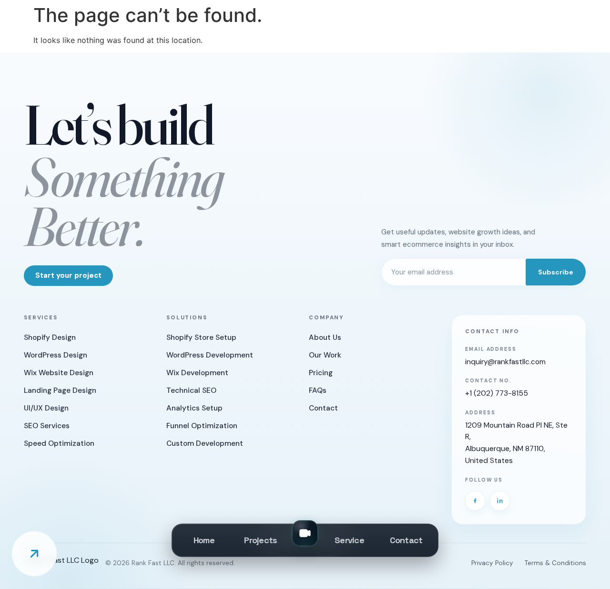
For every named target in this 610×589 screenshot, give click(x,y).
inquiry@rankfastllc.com (505, 362)
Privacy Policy (492, 563)
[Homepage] (61, 564)
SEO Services (47, 426)
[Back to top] (34, 554)
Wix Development (197, 373)
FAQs (317, 390)
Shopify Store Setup (201, 337)
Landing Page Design (60, 390)
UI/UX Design (46, 408)
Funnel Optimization (201, 426)
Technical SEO (191, 390)
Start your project (68, 275)
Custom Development (204, 443)
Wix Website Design (58, 373)
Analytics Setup (194, 408)
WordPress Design (55, 355)
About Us (325, 337)
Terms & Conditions (555, 563)
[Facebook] (475, 501)
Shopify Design (50, 337)
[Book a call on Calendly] (305, 533)
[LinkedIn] (500, 501)
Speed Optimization (59, 443)
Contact (323, 408)
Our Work (325, 355)
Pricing (321, 373)
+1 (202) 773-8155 (496, 393)
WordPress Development (209, 355)
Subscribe (555, 272)
